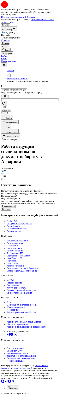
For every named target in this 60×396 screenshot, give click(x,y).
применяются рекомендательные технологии (24, 366)
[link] (6, 49)
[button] (4, 56)
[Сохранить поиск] (4, 103)
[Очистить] (5, 96)
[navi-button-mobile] (4, 64)
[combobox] (14, 89)
